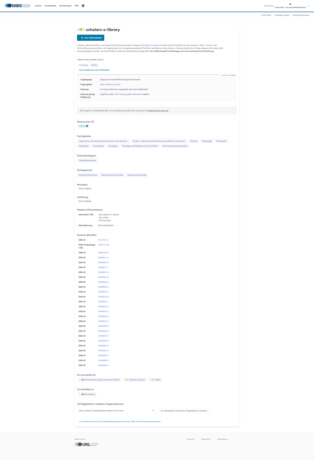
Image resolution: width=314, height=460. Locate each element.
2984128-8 (103, 252)
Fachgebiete (50, 5)
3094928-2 (103, 326)
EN (83, 5)
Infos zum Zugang (229, 75)
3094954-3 (103, 350)
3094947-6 (103, 336)
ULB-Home (266, 15)
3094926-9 (103, 316)
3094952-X (103, 345)
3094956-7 (103, 355)
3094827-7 (103, 267)
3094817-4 (103, 257)
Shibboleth (137, 94)
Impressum (190, 439)
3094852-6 (103, 292)
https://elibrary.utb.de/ (110, 84)
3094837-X (103, 272)
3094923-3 (103, 306)
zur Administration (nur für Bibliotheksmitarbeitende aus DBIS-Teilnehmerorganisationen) (120, 421)
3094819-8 (103, 262)
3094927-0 (103, 321)
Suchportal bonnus (301, 15)
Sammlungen (65, 5)
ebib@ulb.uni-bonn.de (158, 110)
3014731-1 (103, 240)
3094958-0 (103, 360)
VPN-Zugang (121, 94)
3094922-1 (103, 301)
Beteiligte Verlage (149, 45)
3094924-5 (103, 311)
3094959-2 (103, 365)
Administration (223, 439)
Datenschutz (206, 439)
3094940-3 (103, 331)
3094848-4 (103, 287)
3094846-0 (103, 282)
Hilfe (77, 5)
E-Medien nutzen (282, 15)
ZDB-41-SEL (104, 245)
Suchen (38, 5)
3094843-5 (103, 277)
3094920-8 (103, 296)
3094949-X (103, 341)
